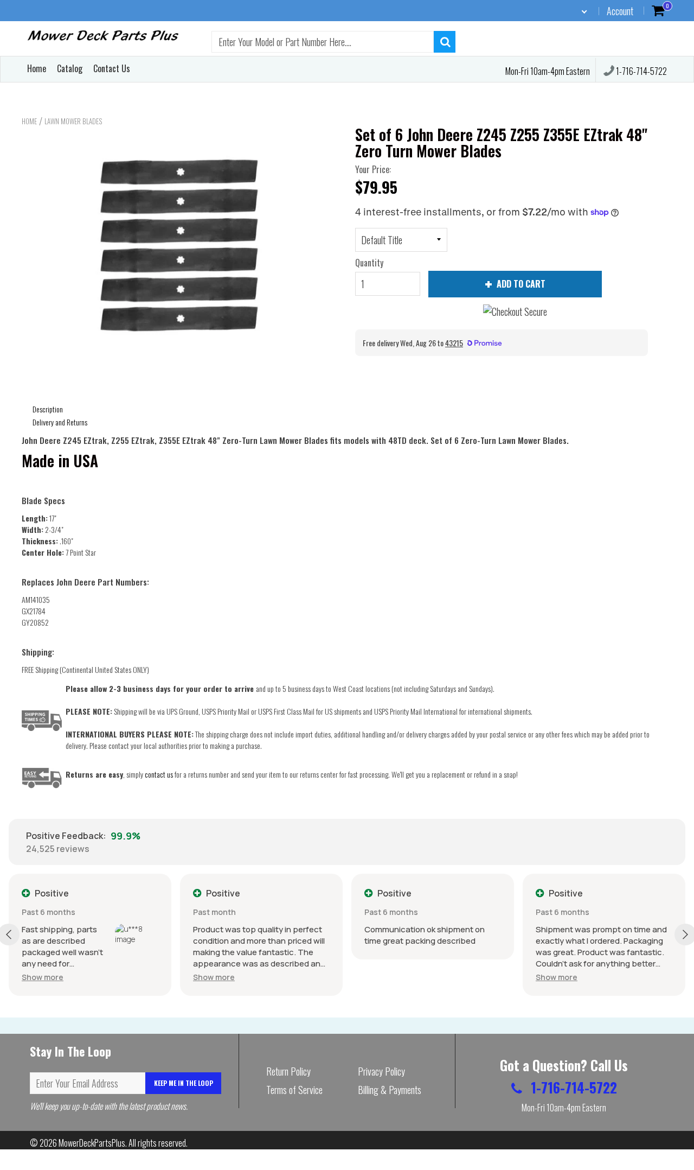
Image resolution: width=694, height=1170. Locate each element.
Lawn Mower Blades (73, 121)
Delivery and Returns (60, 422)
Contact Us (111, 68)
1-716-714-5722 (640, 71)
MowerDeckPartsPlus (92, 1142)
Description (48, 409)
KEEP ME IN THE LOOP (183, 1083)
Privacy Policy (381, 1071)
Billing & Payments (389, 1090)
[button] (42, 977)
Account (620, 11)
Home (36, 68)
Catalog (69, 68)
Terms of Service (294, 1090)
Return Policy (288, 1071)
